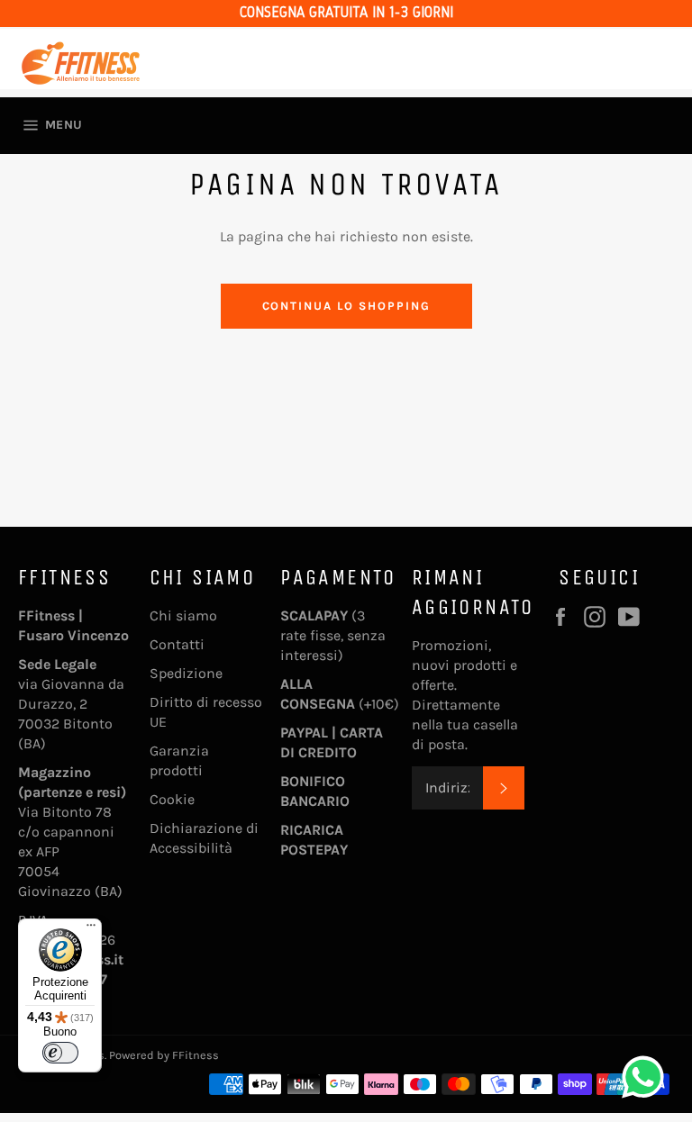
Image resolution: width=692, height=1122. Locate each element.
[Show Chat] (647, 1077)
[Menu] (91, 929)
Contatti (177, 644)
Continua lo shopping (346, 305)
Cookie (172, 799)
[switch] (60, 1052)
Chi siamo (183, 615)
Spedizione (186, 673)
